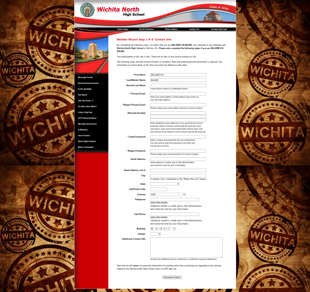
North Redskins (146, 29)
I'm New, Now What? (87, 106)
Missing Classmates (87, 124)
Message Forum (85, 77)
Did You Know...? (85, 101)
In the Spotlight (85, 89)
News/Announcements (88, 83)
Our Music (82, 95)
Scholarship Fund (219, 29)
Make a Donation (85, 147)
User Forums (84, 135)
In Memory (83, 130)
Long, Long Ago (85, 112)
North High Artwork (87, 141)
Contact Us (194, 29)
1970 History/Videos (87, 118)
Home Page (122, 29)
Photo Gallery (171, 29)
